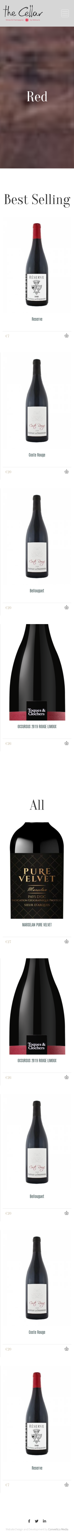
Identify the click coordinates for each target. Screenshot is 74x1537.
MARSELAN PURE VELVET (37, 924)
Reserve (37, 318)
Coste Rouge (37, 454)
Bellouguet (37, 590)
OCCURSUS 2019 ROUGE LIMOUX (37, 726)
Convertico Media (58, 1529)
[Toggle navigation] (65, 13)
